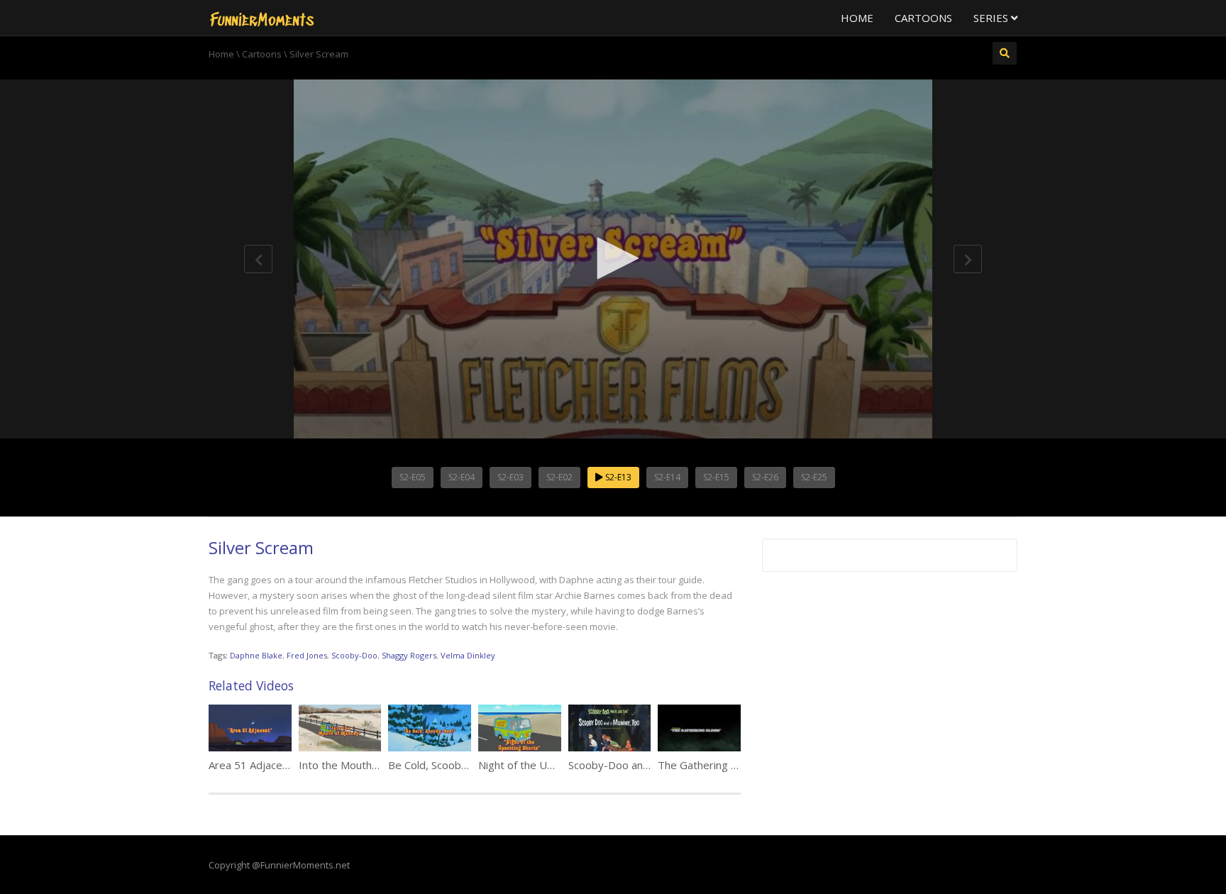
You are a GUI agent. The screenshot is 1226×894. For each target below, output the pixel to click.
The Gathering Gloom (710, 765)
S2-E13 (617, 477)
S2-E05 (412, 477)
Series (992, 18)
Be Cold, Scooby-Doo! (441, 765)
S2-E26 (765, 477)
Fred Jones (307, 655)
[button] (613, 258)
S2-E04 (461, 477)
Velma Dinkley (468, 655)
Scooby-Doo (354, 655)
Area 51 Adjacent (250, 765)
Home (857, 18)
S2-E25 (814, 477)
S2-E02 (559, 477)
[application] (613, 258)
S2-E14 (667, 477)
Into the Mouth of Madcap (362, 765)
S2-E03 (510, 477)
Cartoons (923, 18)
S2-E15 (716, 477)
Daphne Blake (256, 655)
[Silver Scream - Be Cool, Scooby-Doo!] (262, 17)
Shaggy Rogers (409, 655)
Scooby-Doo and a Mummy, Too (646, 765)
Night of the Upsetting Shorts (550, 765)
